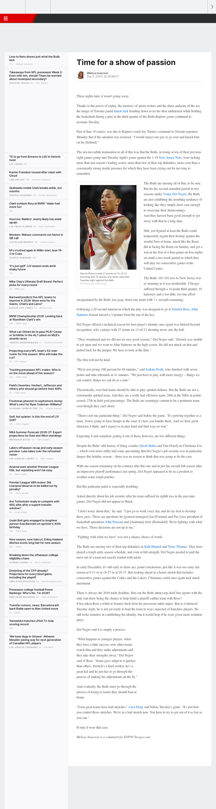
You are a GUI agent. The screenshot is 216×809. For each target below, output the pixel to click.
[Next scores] (212, 7)
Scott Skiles (148, 445)
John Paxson (113, 521)
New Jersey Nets (170, 157)
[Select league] (13, 7)
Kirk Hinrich (152, 546)
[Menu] (5, 18)
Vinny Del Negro (174, 194)
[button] (202, 18)
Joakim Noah (154, 369)
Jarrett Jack (121, 111)
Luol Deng (136, 707)
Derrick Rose (181, 309)
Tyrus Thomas (177, 546)
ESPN (22, 18)
